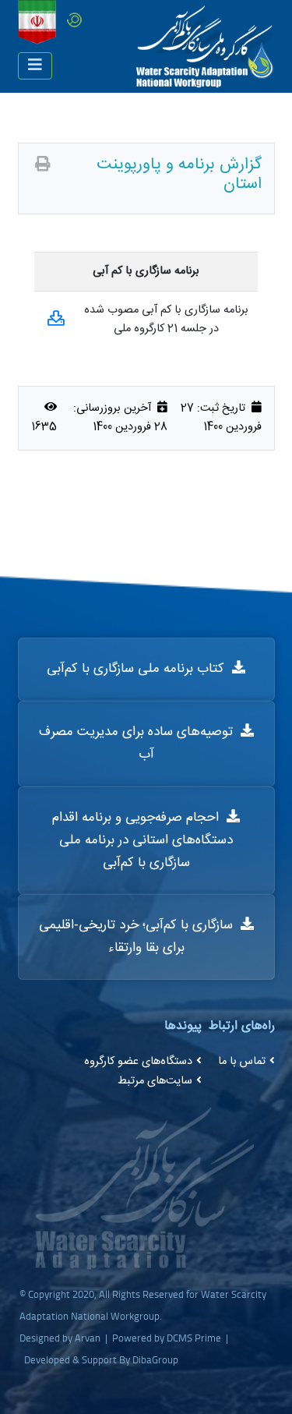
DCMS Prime (194, 1338)
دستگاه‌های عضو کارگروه (138, 1061)
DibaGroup (155, 1359)
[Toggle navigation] (35, 66)
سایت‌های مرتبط (155, 1081)
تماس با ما (242, 1061)
